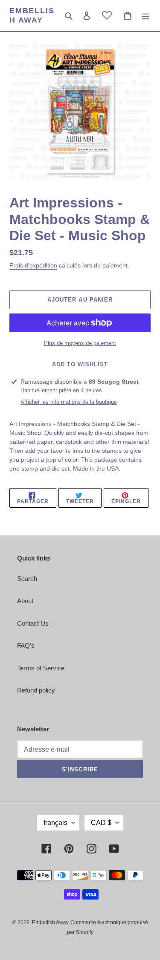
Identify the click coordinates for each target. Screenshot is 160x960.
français (55, 822)
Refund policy (36, 690)
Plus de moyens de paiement (80, 343)
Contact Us (33, 623)
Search (27, 578)
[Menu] (145, 15)
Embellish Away (31, 15)
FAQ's (26, 645)
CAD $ (101, 822)
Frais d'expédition (33, 265)
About (25, 600)
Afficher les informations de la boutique (68, 402)
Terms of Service (40, 668)
